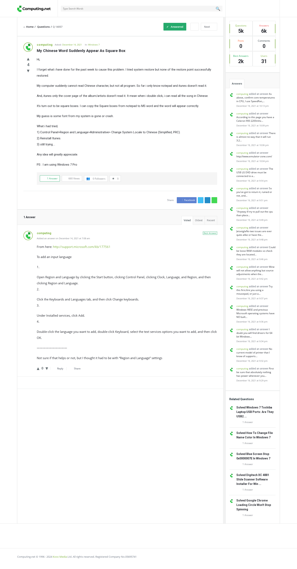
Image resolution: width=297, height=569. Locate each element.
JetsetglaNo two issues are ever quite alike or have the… (254, 233)
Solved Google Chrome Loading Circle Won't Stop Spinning (253, 505)
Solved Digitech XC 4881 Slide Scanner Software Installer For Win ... (252, 479)
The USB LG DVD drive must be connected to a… (254, 172)
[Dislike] (28, 70)
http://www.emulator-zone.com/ (254, 156)
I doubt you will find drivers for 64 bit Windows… (254, 333)
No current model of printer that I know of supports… (254, 352)
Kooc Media (60, 556)
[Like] (28, 58)
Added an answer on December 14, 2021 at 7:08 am (63, 238)
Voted (187, 220)
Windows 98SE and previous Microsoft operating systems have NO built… (255, 313)
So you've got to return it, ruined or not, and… (254, 192)
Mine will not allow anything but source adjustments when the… (255, 270)
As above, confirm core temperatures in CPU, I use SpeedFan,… (255, 97)
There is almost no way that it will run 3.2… (256, 136)
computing (242, 94)
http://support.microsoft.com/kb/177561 (82, 247)
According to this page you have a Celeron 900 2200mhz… (255, 119)
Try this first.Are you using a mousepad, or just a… (254, 290)
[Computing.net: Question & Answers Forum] (37, 8)
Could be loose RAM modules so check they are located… (255, 250)
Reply (60, 368)
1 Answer (247, 422)
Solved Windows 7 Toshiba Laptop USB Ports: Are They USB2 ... (255, 412)
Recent (211, 220)
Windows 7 (94, 44)
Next (207, 27)
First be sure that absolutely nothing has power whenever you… (255, 372)
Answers (237, 83)
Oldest (199, 220)
